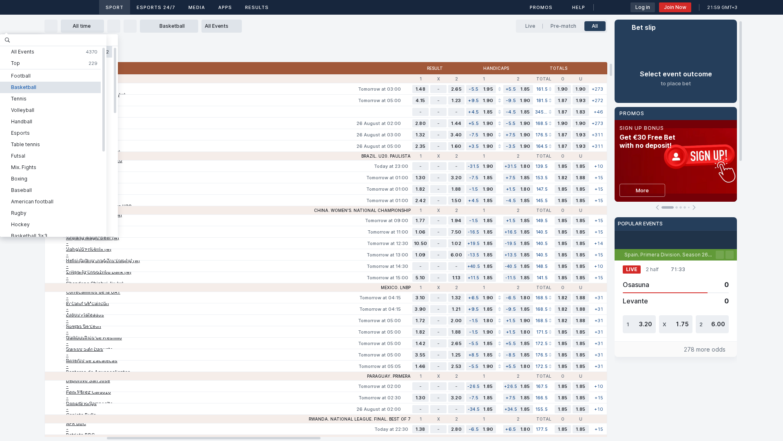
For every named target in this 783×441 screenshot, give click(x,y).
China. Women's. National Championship (362, 210)
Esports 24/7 (156, 7)
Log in (642, 7)
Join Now (675, 7)
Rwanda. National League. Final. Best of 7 (360, 418)
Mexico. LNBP (396, 287)
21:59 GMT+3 (722, 7)
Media (196, 7)
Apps (225, 7)
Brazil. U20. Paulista (386, 156)
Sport (115, 7)
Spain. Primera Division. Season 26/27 (669, 255)
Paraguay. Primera (389, 376)
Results (257, 7)
